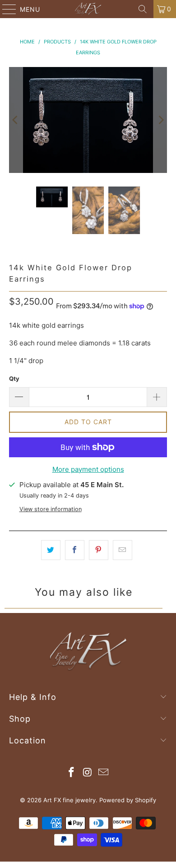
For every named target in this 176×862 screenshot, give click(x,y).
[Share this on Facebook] (74, 550)
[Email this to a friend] (122, 550)
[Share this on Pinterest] (98, 550)
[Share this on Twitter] (50, 550)
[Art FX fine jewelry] (88, 9)
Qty (14, 378)
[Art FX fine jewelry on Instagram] (87, 773)
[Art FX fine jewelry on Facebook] (71, 773)
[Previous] (16, 120)
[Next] (160, 120)
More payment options (88, 469)
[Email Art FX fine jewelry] (104, 773)
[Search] (142, 9)
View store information (50, 509)
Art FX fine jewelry (69, 800)
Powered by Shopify (127, 800)
